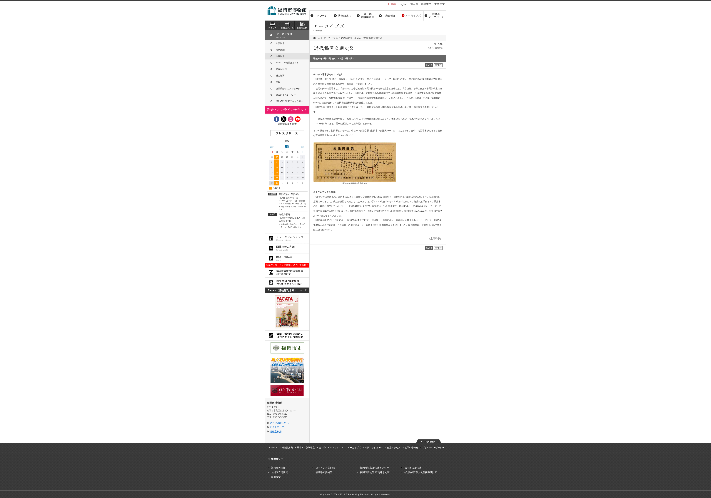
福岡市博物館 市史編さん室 (375, 472)
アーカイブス (412, 16)
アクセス (272, 25)
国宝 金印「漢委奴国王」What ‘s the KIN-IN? (287, 282)
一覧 (305, 290)
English (403, 4)
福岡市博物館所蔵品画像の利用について (287, 272)
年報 (278, 82)
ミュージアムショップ (287, 238)
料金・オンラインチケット (287, 110)
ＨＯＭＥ (272, 447)
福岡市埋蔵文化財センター (374, 467)
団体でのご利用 (287, 248)
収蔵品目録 (281, 69)
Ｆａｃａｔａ (336, 447)
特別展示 (280, 50)
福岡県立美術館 (324, 472)
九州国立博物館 (279, 472)
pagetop (429, 440)
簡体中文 (426, 4)
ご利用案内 (302, 25)
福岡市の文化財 (412, 467)
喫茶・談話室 (287, 258)
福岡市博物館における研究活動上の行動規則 (287, 335)
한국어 (414, 4)
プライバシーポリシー (433, 447)
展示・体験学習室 (366, 16)
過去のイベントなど (286, 95)
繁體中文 (439, 4)
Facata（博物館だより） (287, 62)
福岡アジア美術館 (325, 467)
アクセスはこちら (279, 422)
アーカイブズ (330, 37)
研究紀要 (280, 75)
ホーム (320, 16)
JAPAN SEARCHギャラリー (289, 101)
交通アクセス (393, 447)
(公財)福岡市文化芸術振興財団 (420, 472)
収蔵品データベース (434, 16)
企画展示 (346, 37)
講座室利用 (276, 431)
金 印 (322, 447)
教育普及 (389, 16)
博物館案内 (343, 16)
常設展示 (280, 43)
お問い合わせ (411, 447)
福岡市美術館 (278, 467)
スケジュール (287, 25)
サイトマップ (277, 427)
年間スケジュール (374, 447)
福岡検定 (276, 477)
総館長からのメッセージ (288, 88)
